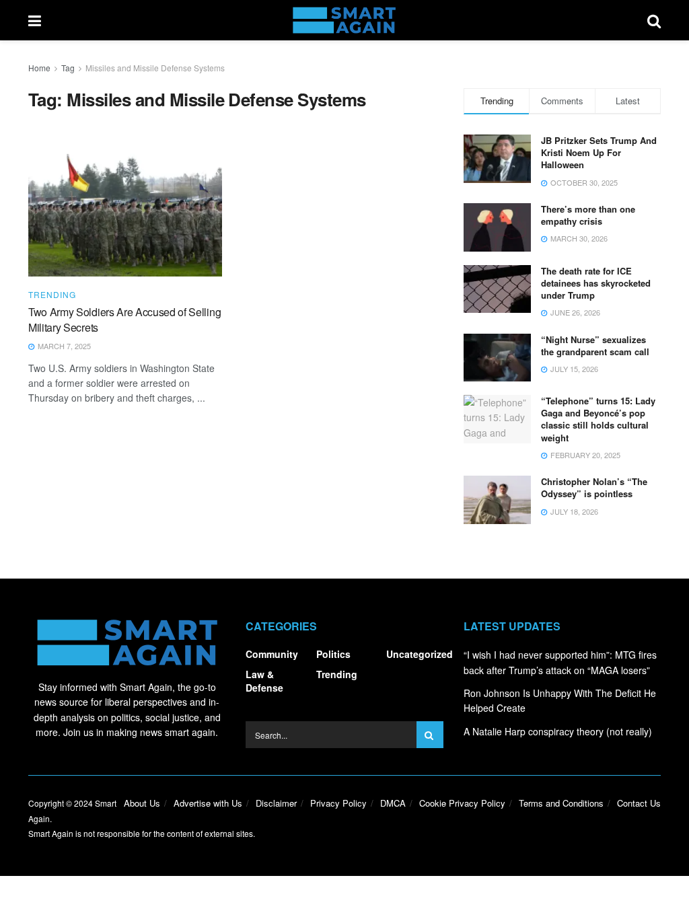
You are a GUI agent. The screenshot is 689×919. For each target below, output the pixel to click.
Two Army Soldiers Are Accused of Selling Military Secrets (124, 319)
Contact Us (639, 803)
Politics (333, 654)
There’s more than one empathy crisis (588, 215)
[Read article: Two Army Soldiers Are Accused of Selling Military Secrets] (125, 207)
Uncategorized (419, 654)
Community (272, 654)
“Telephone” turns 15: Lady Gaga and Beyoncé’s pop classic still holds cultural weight (598, 419)
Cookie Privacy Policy (462, 803)
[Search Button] (654, 20)
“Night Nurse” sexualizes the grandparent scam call (595, 345)
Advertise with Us (208, 803)
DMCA (393, 803)
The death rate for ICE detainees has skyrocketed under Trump (596, 282)
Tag (68, 67)
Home (39, 67)
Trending (52, 295)
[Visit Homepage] (344, 20)
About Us (142, 803)
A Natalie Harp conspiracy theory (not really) (558, 731)
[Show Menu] (34, 20)
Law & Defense (264, 680)
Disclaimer (276, 803)
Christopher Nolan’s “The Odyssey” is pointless (594, 487)
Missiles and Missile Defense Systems (155, 67)
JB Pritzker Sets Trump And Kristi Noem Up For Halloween (599, 152)
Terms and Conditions (561, 803)
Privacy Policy (338, 803)
